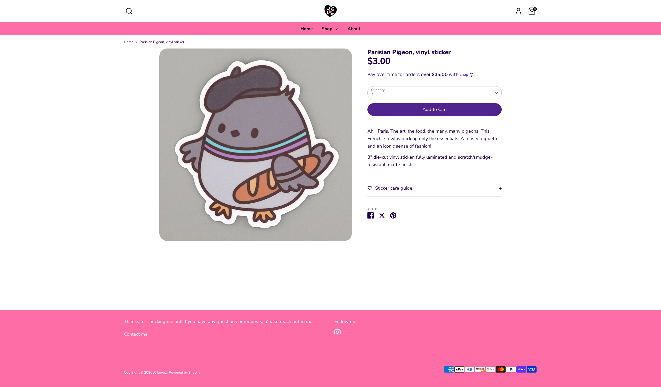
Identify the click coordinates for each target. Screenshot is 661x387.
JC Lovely (160, 372)
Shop (328, 29)
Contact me (135, 334)
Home (307, 29)
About (354, 29)
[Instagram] (337, 332)
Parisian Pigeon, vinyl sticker (162, 41)
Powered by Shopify (185, 372)
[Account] (518, 11)
